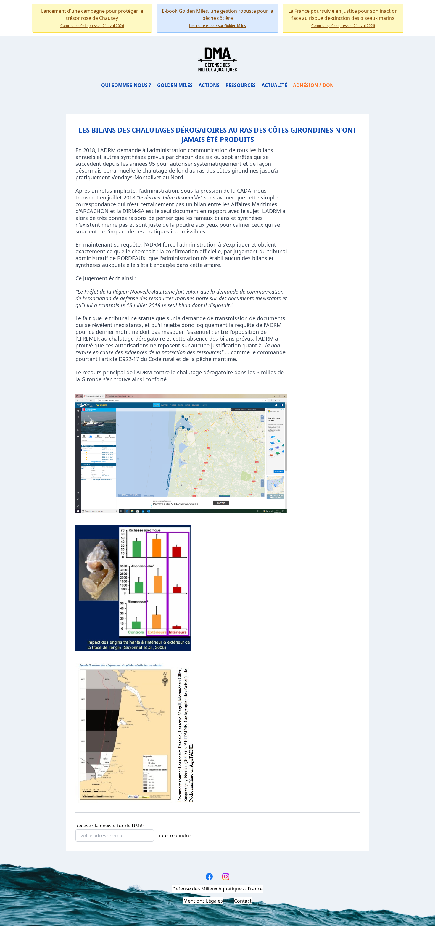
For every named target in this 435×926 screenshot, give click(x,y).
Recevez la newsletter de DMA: (109, 825)
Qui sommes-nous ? (126, 85)
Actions (209, 85)
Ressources (240, 85)
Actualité (274, 85)
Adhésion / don (313, 85)
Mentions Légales (203, 901)
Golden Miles (175, 85)
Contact (243, 901)
